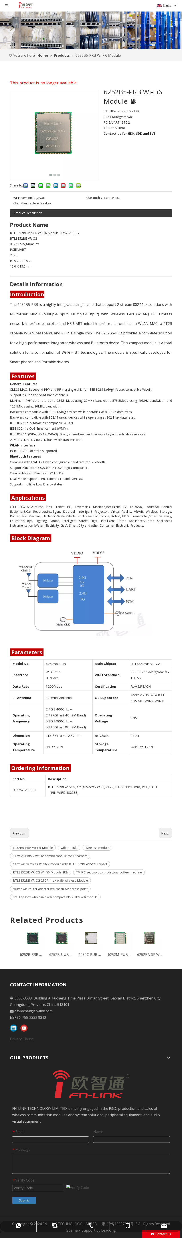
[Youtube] (24, 1028)
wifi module (69, 848)
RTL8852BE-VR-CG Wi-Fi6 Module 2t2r (40, 872)
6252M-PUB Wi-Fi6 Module (120, 954)
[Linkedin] (13, 1028)
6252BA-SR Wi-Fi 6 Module (149, 954)
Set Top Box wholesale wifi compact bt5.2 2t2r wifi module (55, 897)
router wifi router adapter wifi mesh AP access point (50, 889)
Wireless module (97, 848)
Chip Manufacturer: (27, 203)
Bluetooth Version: (98, 198)
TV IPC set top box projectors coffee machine (109, 872)
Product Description (28, 213)
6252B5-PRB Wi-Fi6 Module (33, 848)
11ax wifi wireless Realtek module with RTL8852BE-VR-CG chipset (60, 864)
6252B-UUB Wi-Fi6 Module (61, 954)
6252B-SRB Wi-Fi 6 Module (32, 954)
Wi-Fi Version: (23, 198)
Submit (24, 1200)
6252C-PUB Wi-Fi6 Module (91, 954)
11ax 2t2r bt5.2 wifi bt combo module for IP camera (50, 856)
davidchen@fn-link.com (33, 1011)
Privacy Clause (22, 1038)
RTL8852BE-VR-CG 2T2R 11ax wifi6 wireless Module (50, 880)
